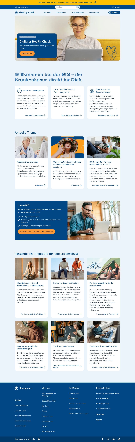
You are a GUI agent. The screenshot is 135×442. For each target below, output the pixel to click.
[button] (27, 400)
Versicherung (61, 12)
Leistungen (47, 12)
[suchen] (78, 7)
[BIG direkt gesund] (24, 12)
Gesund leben (94, 12)
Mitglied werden (78, 12)
